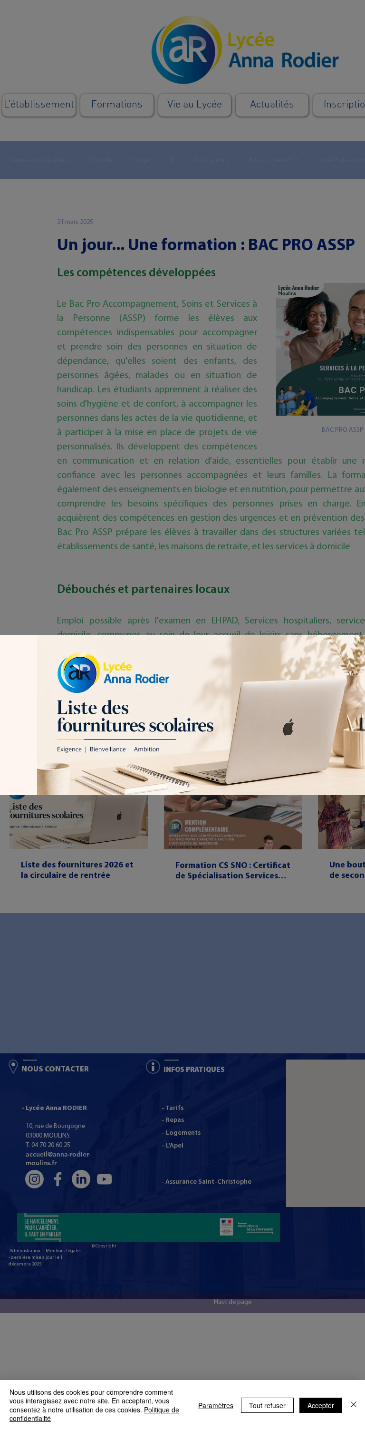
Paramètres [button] (215, 1405)
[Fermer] (353, 1405)
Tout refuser (267, 1405)
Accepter (320, 1405)
